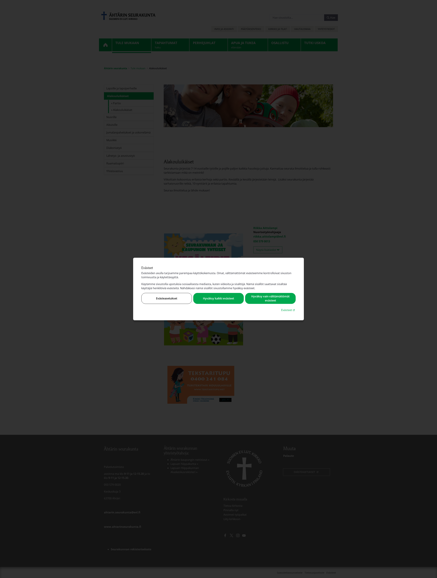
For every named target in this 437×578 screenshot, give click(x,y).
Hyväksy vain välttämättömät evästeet (270, 298)
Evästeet (288, 310)
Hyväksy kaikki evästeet (218, 298)
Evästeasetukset (166, 298)
